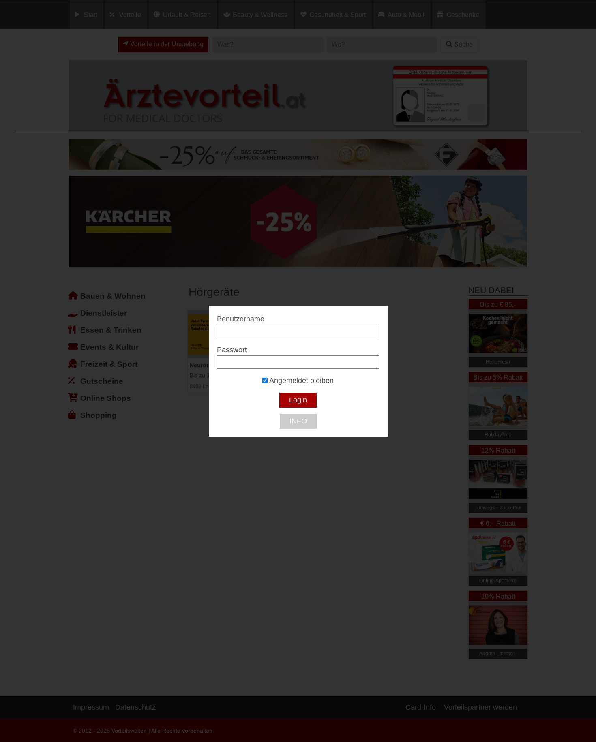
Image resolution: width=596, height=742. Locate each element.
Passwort (232, 350)
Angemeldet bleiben (301, 380)
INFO (298, 421)
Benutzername (240, 319)
